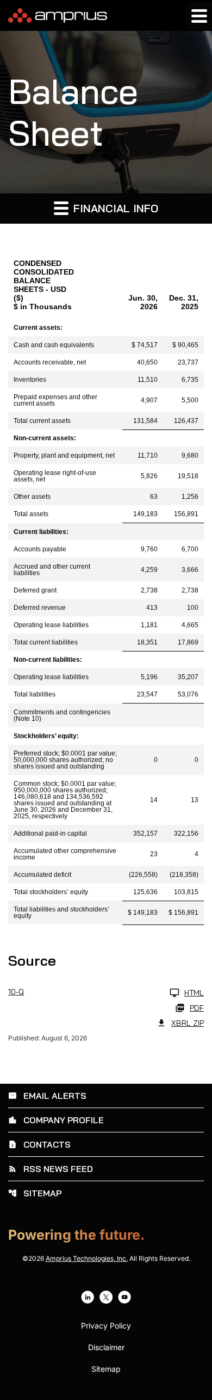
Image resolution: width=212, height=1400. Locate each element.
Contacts (39, 1144)
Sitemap (34, 1193)
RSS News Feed (50, 1168)
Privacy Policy (106, 1326)
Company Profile (56, 1120)
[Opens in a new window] (87, 1297)
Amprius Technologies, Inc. (87, 1258)
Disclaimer (106, 1347)
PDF (197, 1008)
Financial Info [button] (114, 208)
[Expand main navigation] (198, 15)
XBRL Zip (187, 1023)
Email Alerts (47, 1095)
